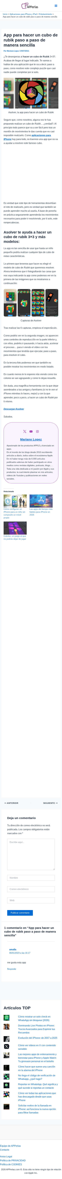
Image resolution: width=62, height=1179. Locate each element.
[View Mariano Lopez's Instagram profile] (37, 431)
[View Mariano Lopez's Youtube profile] (31, 431)
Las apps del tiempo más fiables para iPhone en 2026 (41, 512)
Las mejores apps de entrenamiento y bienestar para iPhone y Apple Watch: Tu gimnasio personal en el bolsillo (37, 1058)
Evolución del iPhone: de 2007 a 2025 (37, 1038)
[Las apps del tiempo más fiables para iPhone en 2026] (41, 501)
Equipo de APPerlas (10, 1146)
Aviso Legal (6, 1156)
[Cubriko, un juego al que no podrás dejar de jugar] (15, 528)
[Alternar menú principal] (56, 5)
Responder (11, 969)
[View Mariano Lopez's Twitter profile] (24, 431)
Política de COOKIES (11, 1164)
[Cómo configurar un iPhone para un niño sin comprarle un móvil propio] (15, 501)
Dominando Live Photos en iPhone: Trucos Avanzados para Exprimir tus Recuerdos (36, 1029)
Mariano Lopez (31, 439)
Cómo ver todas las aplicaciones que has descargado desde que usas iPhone (37, 1096)
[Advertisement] (31, 174)
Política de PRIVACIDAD (13, 1160)
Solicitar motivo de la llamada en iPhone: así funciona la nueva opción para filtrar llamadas (37, 1109)
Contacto (4, 1149)
